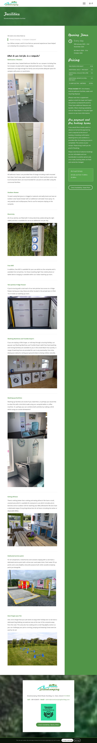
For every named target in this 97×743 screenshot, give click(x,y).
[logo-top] (11, 3)
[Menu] (83, 3)
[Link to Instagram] (90, 3)
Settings (77, 740)
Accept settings (67, 740)
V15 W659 (67, 696)
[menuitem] (83, 3)
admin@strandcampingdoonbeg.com (58, 699)
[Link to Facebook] (92, 3)
